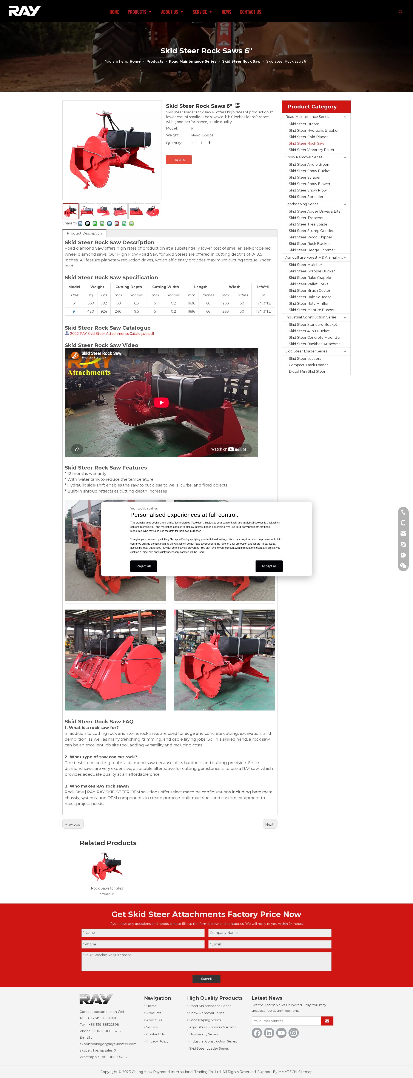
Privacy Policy (157, 1041)
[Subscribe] (327, 1020)
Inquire (179, 160)
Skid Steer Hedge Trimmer (312, 250)
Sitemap (305, 1072)
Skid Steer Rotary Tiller (309, 303)
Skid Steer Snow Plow (308, 190)
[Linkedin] (269, 1033)
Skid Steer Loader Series (306, 351)
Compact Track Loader (308, 365)
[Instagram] (293, 1033)
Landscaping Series (301, 204)
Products (153, 1013)
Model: (172, 128)
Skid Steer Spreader (306, 197)
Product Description (84, 233)
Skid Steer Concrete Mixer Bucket (318, 337)
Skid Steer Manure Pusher (312, 310)
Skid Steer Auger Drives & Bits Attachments (319, 211)
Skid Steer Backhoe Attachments (317, 344)
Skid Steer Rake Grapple (310, 278)
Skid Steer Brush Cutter (309, 291)
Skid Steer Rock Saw (306, 143)
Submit (206, 979)
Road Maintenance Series (307, 117)
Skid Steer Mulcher (305, 265)
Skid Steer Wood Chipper (310, 237)
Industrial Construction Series (310, 317)
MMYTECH (287, 1072)
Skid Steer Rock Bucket (309, 244)
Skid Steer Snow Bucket (310, 171)
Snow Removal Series (303, 157)
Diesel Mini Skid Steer (307, 371)
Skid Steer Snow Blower (309, 184)
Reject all (143, 566)
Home (151, 1006)
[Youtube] (281, 1033)
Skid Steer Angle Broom (309, 164)
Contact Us (155, 1034)
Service (152, 1027)
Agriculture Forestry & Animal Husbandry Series (317, 257)
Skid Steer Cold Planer (308, 137)
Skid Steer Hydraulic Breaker (314, 130)
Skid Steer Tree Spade (308, 224)
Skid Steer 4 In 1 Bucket (309, 331)
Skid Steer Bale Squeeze (310, 297)
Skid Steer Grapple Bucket (312, 271)
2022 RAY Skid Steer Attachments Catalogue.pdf (112, 334)
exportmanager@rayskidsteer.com (108, 1044)
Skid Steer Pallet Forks (308, 284)
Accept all (269, 566)
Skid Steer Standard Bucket (313, 325)
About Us (154, 1020)
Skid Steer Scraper (305, 177)
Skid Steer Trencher (306, 218)
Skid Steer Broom (304, 124)
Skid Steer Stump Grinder (311, 231)
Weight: (172, 135)
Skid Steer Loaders (305, 359)
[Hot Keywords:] (400, 12)
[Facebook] (257, 1033)
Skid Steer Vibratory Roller (311, 150)
